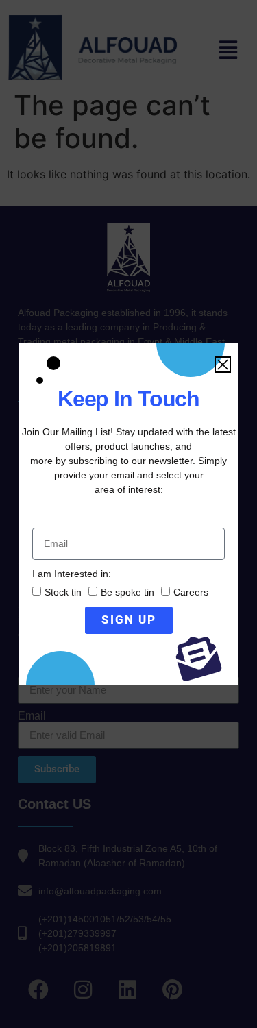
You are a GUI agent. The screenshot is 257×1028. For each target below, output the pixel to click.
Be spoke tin (127, 592)
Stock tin (63, 592)
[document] (128, 514)
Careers (190, 592)
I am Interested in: (71, 573)
